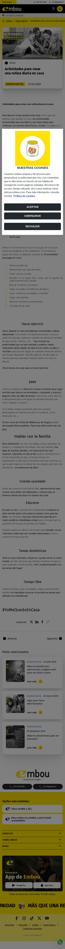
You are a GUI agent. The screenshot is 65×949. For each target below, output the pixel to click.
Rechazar (33, 226)
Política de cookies (24, 195)
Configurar (32, 216)
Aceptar (33, 207)
